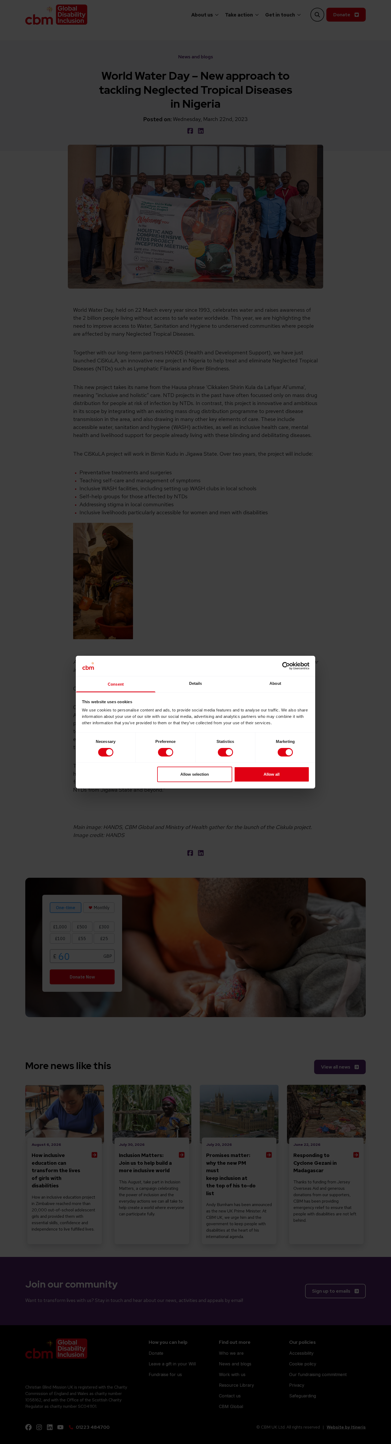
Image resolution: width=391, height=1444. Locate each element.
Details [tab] (195, 683)
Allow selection (194, 774)
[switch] (165, 752)
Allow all (272, 774)
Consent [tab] (116, 684)
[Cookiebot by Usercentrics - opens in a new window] (286, 666)
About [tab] (275, 683)
